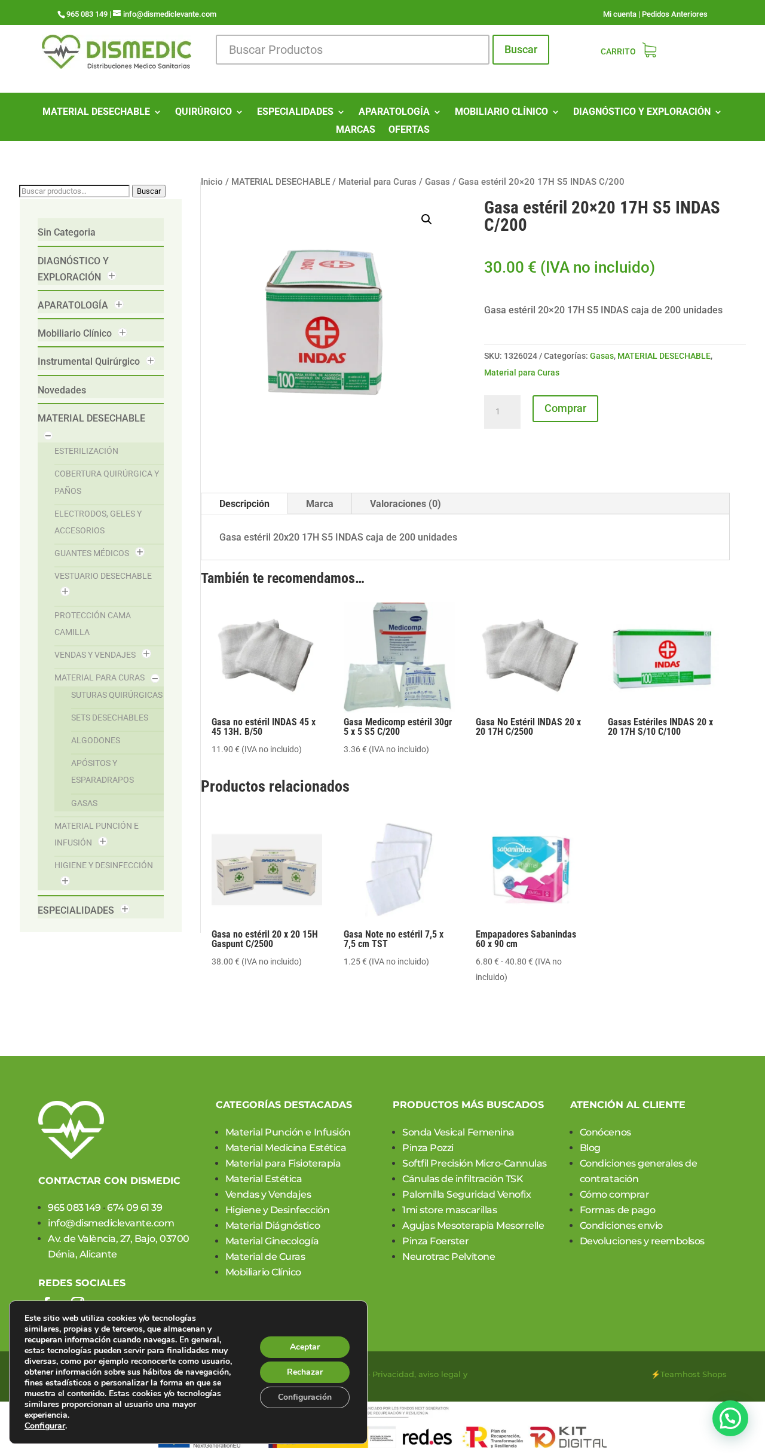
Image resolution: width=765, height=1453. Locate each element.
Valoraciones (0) (405, 503)
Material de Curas (265, 1256)
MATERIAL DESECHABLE (96, 112)
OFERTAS (409, 130)
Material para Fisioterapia (283, 1163)
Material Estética (263, 1179)
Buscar (520, 49)
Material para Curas (99, 677)
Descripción (244, 503)
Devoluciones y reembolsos (642, 1241)
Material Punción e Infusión (288, 1132)
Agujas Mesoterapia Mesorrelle (473, 1225)
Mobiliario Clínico (75, 333)
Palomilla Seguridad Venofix (466, 1194)
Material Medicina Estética (286, 1147)
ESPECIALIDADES (295, 112)
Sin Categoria (67, 232)
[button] (426, 219)
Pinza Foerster (435, 1241)
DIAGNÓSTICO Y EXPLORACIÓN (642, 112)
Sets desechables (109, 717)
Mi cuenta (620, 14)
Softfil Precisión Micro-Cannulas (474, 1163)
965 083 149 (74, 1207)
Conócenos (605, 1132)
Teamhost (680, 1374)
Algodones (95, 740)
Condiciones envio (621, 1225)
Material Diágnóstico (272, 1225)
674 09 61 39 (134, 1207)
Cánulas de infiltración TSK (462, 1179)
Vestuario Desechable (103, 576)
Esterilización (86, 451)
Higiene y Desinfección (103, 865)
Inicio (212, 181)
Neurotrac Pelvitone (448, 1256)
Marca (319, 503)
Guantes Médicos (91, 553)
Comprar (565, 408)
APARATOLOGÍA (394, 112)
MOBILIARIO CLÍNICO (501, 112)
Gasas (84, 803)
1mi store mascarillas (449, 1210)
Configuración (305, 1397)
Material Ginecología (272, 1241)
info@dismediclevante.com (111, 1223)
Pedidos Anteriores (675, 14)
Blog (590, 1147)
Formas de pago (617, 1210)
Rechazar (305, 1372)
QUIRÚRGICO (203, 112)
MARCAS (355, 130)
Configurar (45, 1426)
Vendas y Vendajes (95, 655)
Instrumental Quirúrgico (89, 361)
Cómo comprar (614, 1194)
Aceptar (305, 1347)
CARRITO (618, 51)
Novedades (62, 390)
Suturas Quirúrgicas (117, 695)
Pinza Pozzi (428, 1147)
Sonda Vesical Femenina (458, 1132)
